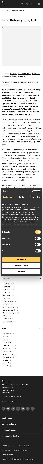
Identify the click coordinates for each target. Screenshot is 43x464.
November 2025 (8, 348)
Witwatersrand (6, 85)
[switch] (38, 238)
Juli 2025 (6, 360)
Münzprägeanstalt (19, 76)
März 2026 (6, 340)
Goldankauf (7, 319)
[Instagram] (13, 409)
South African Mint (33, 82)
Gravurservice (7, 322)
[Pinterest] (23, 409)
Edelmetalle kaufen (9, 430)
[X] (18, 409)
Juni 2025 (6, 363)
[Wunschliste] (27, 4)
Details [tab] (21, 197)
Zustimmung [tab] (7, 197)
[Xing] (33, 409)
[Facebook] (4, 409)
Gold (4, 298)
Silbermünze (7, 289)
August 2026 (7, 334)
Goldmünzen (6, 76)
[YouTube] (8, 409)
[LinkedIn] (28, 409)
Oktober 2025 (7, 351)
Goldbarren (36, 73)
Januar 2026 (7, 342)
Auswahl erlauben (21, 265)
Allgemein (13, 73)
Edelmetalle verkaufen (10, 436)
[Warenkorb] (32, 4)
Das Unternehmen (9, 424)
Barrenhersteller (24, 73)
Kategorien (6, 278)
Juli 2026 (6, 337)
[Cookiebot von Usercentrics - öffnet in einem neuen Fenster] (32, 191)
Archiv (4, 328)
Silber (5, 292)
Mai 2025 (6, 366)
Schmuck (6, 316)
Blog (8, 11)
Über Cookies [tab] (35, 197)
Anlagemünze (5, 82)
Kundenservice (7, 418)
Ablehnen (21, 271)
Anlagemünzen (15, 82)
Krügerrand (23, 82)
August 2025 (7, 357)
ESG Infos (6, 304)
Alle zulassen (21, 260)
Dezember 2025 (8, 345)
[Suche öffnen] (22, 4)
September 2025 (8, 354)
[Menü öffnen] (39, 4)
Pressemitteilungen (9, 313)
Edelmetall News (8, 301)
